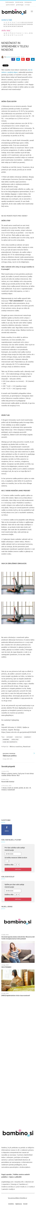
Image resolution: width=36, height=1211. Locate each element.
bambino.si (23, 1184)
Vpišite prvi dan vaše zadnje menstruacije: (14, 885)
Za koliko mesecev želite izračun (16, 858)
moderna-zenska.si (8, 1186)
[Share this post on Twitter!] (18, 59)
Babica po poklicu (10, 756)
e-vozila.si (31, 1186)
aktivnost (10, 737)
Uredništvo (11, 1204)
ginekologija (19, 4)
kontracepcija (10, 2)
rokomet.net (29, 1182)
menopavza (27, 2)
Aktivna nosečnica (16, 746)
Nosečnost (26, 746)
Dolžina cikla (9, 865)
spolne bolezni (10, 4)
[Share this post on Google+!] (23, 59)
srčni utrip (15, 739)
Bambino (8, 57)
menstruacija (19, 2)
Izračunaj (18, 869)
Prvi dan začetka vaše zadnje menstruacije (15, 849)
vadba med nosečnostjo (10, 741)
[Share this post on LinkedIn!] (33, 59)
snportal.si (6, 1184)
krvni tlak (18, 737)
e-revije (27, 4)
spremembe (6, 739)
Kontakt (25, 1204)
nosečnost (27, 737)
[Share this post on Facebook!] (13, 59)
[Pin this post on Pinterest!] (28, 59)
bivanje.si (14, 1184)
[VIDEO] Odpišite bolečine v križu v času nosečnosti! (15, 995)
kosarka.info (19, 1182)
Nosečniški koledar (7, 781)
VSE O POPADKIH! (6, 967)
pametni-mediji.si (8, 1189)
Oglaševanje (18, 1204)
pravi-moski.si (21, 1186)
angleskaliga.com (7, 1182)
